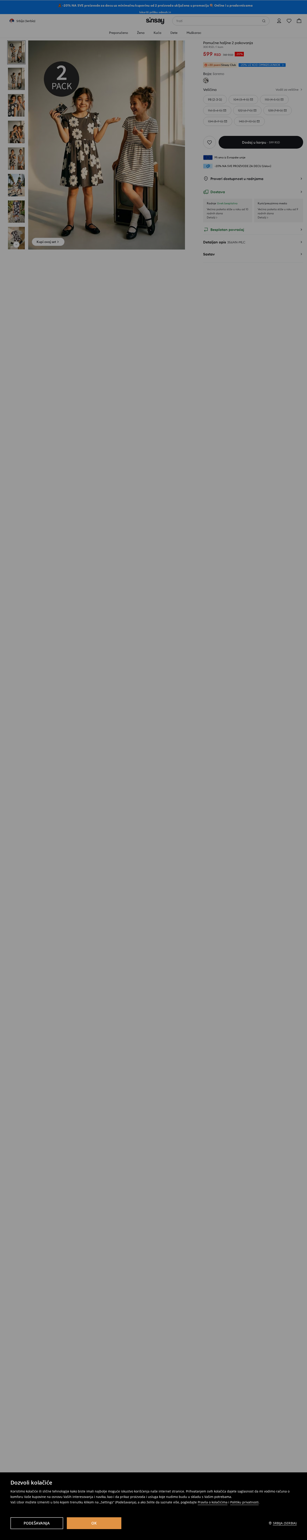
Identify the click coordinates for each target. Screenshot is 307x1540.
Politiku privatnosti (244, 1502)
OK (94, 1523)
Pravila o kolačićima (212, 1502)
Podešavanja (37, 1523)
